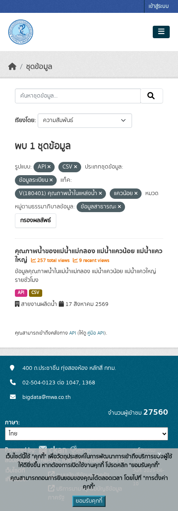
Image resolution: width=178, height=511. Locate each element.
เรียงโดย (24, 120)
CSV (35, 292)
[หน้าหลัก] (12, 66)
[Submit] (151, 95)
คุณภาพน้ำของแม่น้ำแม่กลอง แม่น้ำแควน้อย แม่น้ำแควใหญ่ (88, 255)
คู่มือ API (95, 333)
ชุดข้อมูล (39, 66)
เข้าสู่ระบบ (159, 6)
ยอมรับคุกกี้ (89, 501)
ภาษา (11, 422)
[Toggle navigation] (161, 32)
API (21, 292)
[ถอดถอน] (49, 167)
